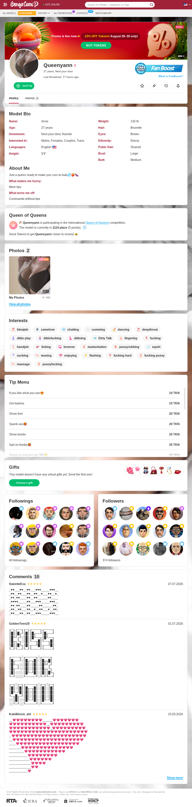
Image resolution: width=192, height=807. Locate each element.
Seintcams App (103, 13)
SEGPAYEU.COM (89, 792)
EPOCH (73, 792)
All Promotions (63, 13)
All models (9, 13)
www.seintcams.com (46, 792)
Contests (82, 13)
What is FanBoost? (170, 76)
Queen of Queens (97, 222)
